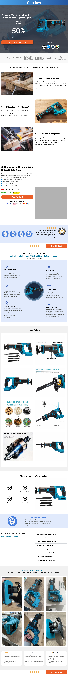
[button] (36, 175)
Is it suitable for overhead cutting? (45, 545)
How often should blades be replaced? (46, 560)
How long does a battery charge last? (46, 538)
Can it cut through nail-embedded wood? (47, 541)
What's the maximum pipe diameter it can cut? (48, 549)
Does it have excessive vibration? (45, 552)
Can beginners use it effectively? (45, 556)
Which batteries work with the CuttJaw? (47, 534)
